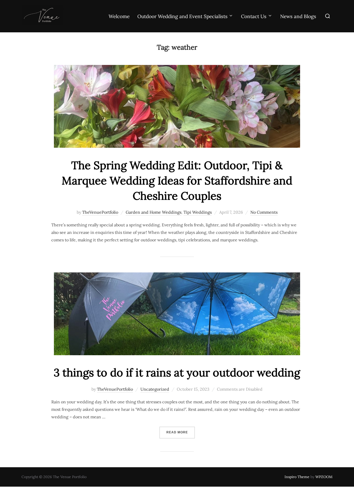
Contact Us (253, 16)
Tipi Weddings (197, 212)
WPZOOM (323, 476)
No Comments (264, 212)
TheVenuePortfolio (100, 212)
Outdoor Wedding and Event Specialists (182, 16)
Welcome (119, 16)
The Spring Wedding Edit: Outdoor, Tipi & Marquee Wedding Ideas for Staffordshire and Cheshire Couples (177, 180)
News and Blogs (298, 16)
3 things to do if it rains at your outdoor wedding (177, 373)
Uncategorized (154, 389)
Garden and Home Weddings (153, 212)
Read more (180, 432)
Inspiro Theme (297, 476)
